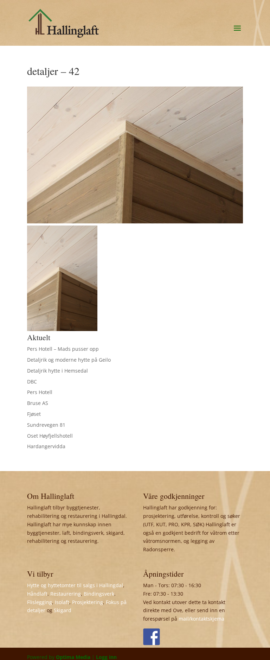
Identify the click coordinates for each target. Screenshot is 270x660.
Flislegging (39, 602)
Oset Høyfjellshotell (50, 435)
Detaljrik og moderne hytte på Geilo (69, 359)
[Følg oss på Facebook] (151, 636)
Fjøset (34, 414)
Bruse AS (37, 403)
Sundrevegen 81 (46, 424)
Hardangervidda (46, 446)
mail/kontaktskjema (201, 618)
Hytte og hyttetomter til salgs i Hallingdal (75, 585)
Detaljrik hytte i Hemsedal (57, 370)
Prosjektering (87, 602)
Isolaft (62, 602)
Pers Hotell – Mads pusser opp (63, 348)
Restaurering (65, 593)
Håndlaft (37, 593)
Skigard (62, 610)
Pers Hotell (39, 392)
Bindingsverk (99, 593)
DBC (32, 381)
